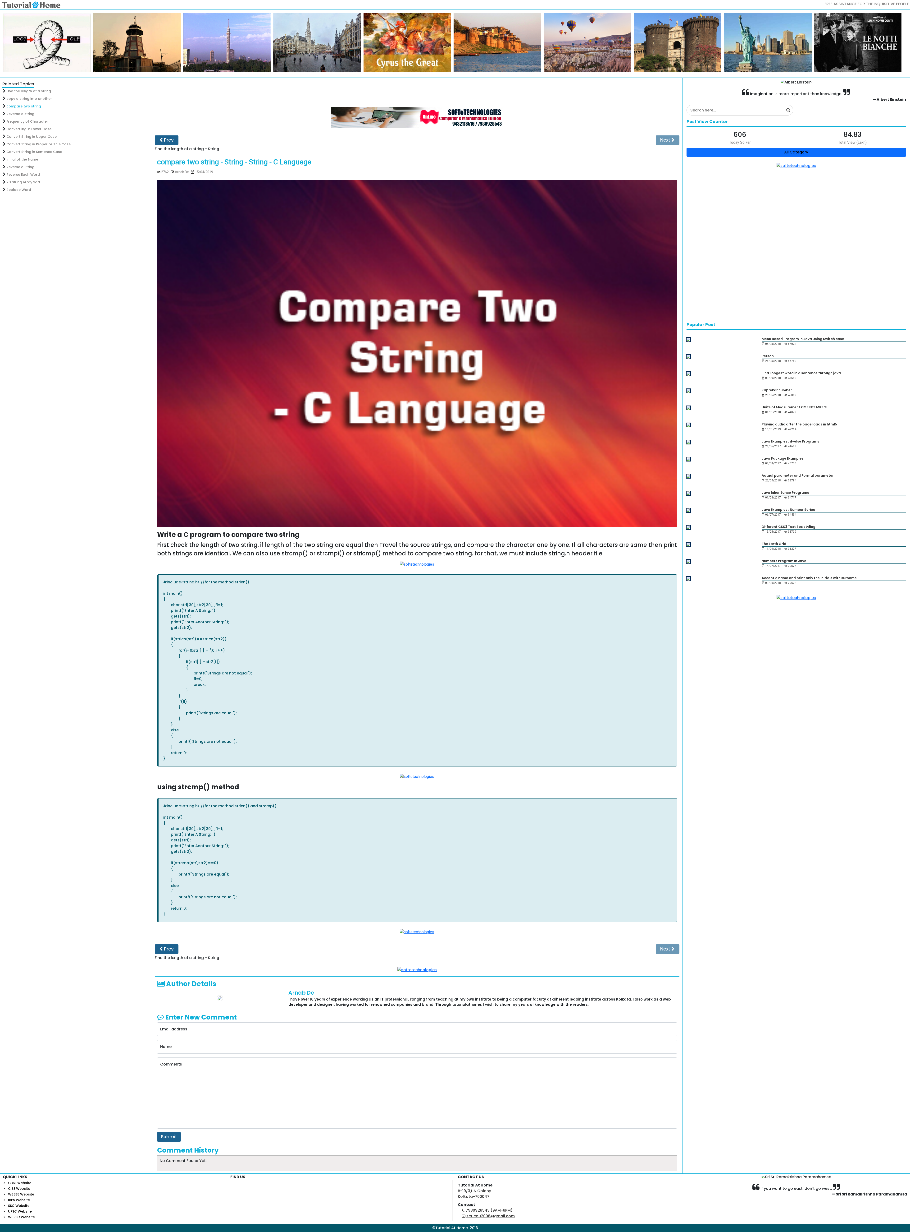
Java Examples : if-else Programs (790, 441)
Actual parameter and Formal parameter (798, 475)
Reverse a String (20, 167)
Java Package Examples (783, 458)
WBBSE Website (21, 1194)
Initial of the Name (22, 159)
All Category (796, 152)
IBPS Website (19, 1200)
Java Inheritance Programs (785, 492)
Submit (169, 1137)
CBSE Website (19, 1183)
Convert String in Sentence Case (34, 151)
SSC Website (18, 1205)
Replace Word (18, 189)
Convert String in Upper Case (31, 136)
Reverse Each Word (23, 174)
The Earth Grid (774, 543)
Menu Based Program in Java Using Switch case (803, 339)
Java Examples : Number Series (788, 509)
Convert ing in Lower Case (28, 129)
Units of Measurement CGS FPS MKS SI (794, 407)
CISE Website (19, 1188)
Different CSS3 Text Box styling (788, 526)
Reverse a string (20, 113)
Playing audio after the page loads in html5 (799, 424)
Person (768, 356)
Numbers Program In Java (784, 560)
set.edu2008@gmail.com (490, 1216)
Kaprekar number (777, 390)
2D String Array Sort (23, 182)
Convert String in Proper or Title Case (38, 144)
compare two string (23, 106)
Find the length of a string (28, 91)
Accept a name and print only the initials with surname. (810, 578)
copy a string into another (29, 98)
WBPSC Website (21, 1217)
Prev (168, 140)
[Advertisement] (417, 92)
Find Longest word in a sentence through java (801, 373)
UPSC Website (20, 1211)
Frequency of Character (27, 121)
